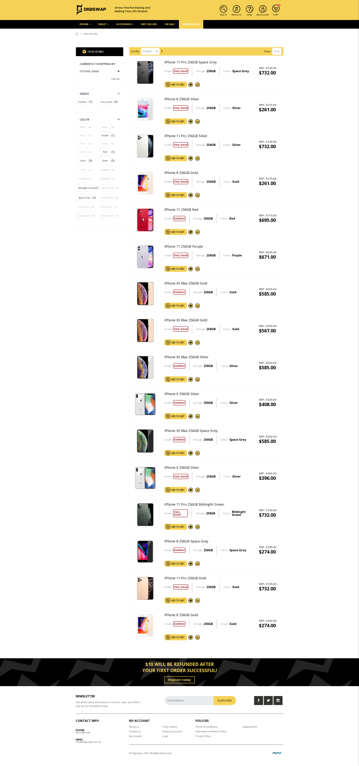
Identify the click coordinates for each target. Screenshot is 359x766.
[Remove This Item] (117, 71)
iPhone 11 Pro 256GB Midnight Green (194, 504)
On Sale (170, 24)
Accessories (123, 24)
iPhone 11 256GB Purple (183, 246)
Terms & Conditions (207, 726)
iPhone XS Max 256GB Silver (186, 357)
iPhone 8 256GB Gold (181, 172)
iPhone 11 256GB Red (181, 209)
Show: (267, 51)
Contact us (135, 731)
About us (134, 726)
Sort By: (135, 51)
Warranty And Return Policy (211, 731)
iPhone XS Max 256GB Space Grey (191, 430)
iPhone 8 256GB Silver (181, 99)
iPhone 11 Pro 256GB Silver (186, 136)
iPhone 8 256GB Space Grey (186, 541)
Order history (169, 726)
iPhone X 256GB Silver (181, 394)
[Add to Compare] (198, 85)
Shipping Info (249, 726)
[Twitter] (268, 700)
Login (165, 736)
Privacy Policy (203, 736)
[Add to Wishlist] (191, 85)
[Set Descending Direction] (162, 51)
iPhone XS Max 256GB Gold (185, 283)
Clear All (115, 78)
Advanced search (172, 731)
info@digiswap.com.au (88, 742)
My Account (135, 736)
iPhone (83, 24)
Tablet (102, 24)
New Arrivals (191, 24)
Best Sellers (149, 24)
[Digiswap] (91, 9)
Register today (179, 680)
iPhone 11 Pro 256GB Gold (185, 578)
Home (77, 33)
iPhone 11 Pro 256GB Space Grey (190, 62)
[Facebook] (258, 700)
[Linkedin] (278, 700)
